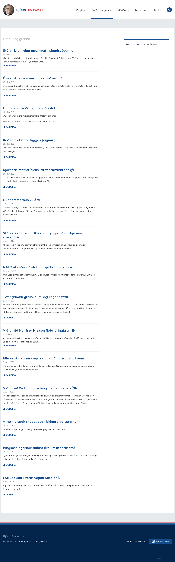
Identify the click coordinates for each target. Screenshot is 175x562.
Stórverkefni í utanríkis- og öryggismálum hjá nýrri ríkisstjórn (43, 235)
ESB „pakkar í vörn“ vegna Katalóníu (31, 478)
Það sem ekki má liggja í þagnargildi (31, 140)
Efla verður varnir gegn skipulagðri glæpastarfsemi (43, 358)
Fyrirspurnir (162, 541)
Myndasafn (141, 10)
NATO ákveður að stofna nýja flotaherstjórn (37, 267)
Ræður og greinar (102, 10)
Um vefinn (140, 541)
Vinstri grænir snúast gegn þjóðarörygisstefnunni (42, 421)
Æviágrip (123, 10)
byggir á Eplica (159, 558)
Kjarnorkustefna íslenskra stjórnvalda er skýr (38, 170)
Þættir (157, 10)
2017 (128, 44)
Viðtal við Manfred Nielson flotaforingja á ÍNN (39, 330)
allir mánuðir (149, 44)
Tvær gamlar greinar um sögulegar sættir (35, 297)
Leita (169, 9)
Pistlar (130, 541)
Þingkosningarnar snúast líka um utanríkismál (39, 448)
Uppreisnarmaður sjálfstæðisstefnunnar (35, 108)
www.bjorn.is (25, 541)
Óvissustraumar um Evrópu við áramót (33, 78)
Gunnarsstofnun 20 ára (21, 200)
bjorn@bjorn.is (40, 541)
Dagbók (80, 10)
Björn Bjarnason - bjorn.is (30, 10)
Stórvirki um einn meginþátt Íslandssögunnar (39, 50)
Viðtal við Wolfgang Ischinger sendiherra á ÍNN (40, 388)
